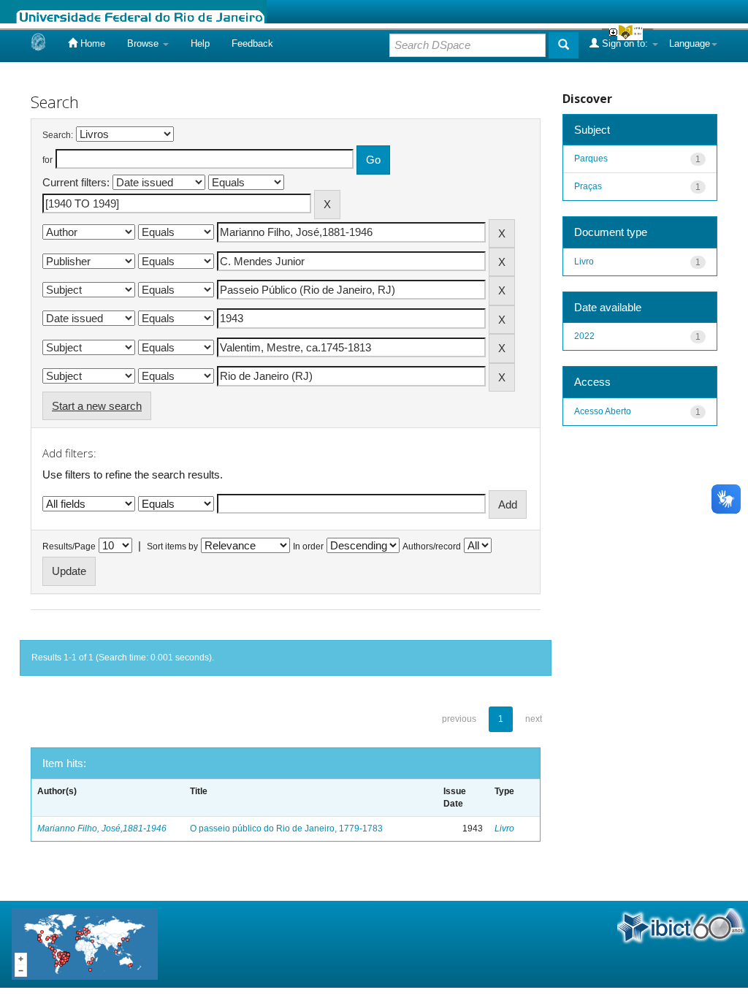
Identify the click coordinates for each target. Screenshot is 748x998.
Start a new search (97, 406)
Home (91, 43)
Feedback (252, 43)
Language (689, 43)
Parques (591, 158)
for (47, 160)
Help (200, 43)
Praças (588, 186)
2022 (584, 336)
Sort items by (172, 546)
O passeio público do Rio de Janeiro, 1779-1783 (286, 828)
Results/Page (69, 546)
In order (308, 546)
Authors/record (431, 546)
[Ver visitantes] (85, 942)
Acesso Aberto (602, 411)
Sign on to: (625, 43)
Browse (144, 43)
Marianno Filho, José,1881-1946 (102, 828)
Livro (504, 828)
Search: (57, 135)
